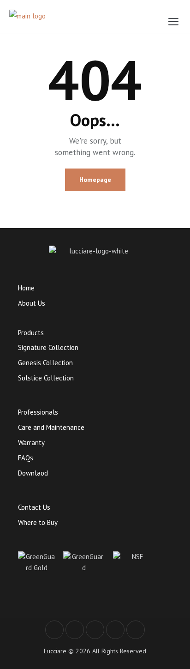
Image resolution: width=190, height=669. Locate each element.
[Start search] (152, 19)
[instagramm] (95, 630)
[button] (173, 21)
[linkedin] (135, 630)
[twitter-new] (74, 630)
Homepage (95, 179)
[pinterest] (115, 630)
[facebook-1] (54, 630)
